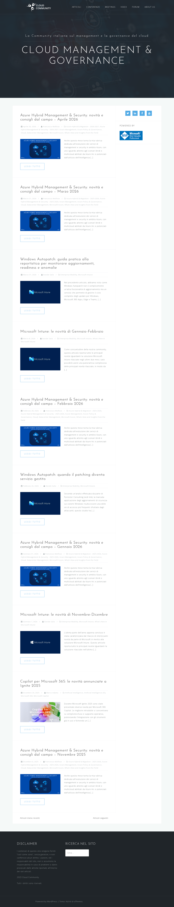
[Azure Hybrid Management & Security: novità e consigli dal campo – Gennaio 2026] (40, 576)
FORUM (135, 7)
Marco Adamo (52, 693)
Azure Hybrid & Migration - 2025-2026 (83, 198)
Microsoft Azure (57, 133)
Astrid (68, 901)
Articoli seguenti (100, 818)
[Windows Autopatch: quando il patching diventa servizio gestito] (40, 503)
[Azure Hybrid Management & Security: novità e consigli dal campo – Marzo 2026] (40, 221)
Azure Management (67, 129)
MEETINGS (110, 7)
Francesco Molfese (51, 126)
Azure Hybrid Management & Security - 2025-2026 (42, 414)
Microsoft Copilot (41, 696)
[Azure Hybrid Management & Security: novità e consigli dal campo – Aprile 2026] (40, 149)
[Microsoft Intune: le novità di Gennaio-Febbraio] (40, 359)
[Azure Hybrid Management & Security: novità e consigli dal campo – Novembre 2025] (40, 784)
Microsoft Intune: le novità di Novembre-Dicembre (64, 615)
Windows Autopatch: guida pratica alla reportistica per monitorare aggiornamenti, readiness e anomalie (57, 263)
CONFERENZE (93, 7)
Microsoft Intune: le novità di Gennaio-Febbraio (61, 332)
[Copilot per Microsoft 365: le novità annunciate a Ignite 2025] (40, 712)
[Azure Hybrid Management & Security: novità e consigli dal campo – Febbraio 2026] (40, 436)
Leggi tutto (32, 166)
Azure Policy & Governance (89, 129)
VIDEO (124, 7)
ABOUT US (150, 7)
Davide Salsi (48, 275)
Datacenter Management (38, 133)
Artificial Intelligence (74, 693)
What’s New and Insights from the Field (81, 133)
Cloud (23, 133)
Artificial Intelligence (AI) (94, 693)
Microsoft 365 (27, 696)
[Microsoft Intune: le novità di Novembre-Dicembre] (40, 642)
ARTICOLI (76, 7)
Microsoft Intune (85, 275)
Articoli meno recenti (30, 818)
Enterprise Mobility (69, 275)
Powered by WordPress (46, 901)
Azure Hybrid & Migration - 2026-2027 (82, 126)
